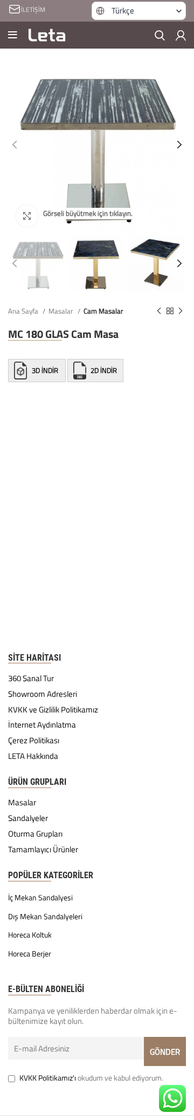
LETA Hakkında (33, 756)
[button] (139, 11)
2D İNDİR (103, 370)
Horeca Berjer (29, 953)
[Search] (159, 35)
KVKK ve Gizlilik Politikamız (53, 710)
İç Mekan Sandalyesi (40, 897)
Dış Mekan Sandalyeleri (45, 916)
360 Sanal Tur (31, 678)
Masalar (61, 311)
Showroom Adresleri (42, 694)
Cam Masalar (103, 311)
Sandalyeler (28, 818)
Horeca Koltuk (30, 934)
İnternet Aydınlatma (42, 725)
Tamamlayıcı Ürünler (43, 849)
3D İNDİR (45, 370)
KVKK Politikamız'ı (47, 1077)
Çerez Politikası (33, 740)
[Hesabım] (180, 35)
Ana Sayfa (24, 311)
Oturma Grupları (35, 834)
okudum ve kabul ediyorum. (91, 1077)
